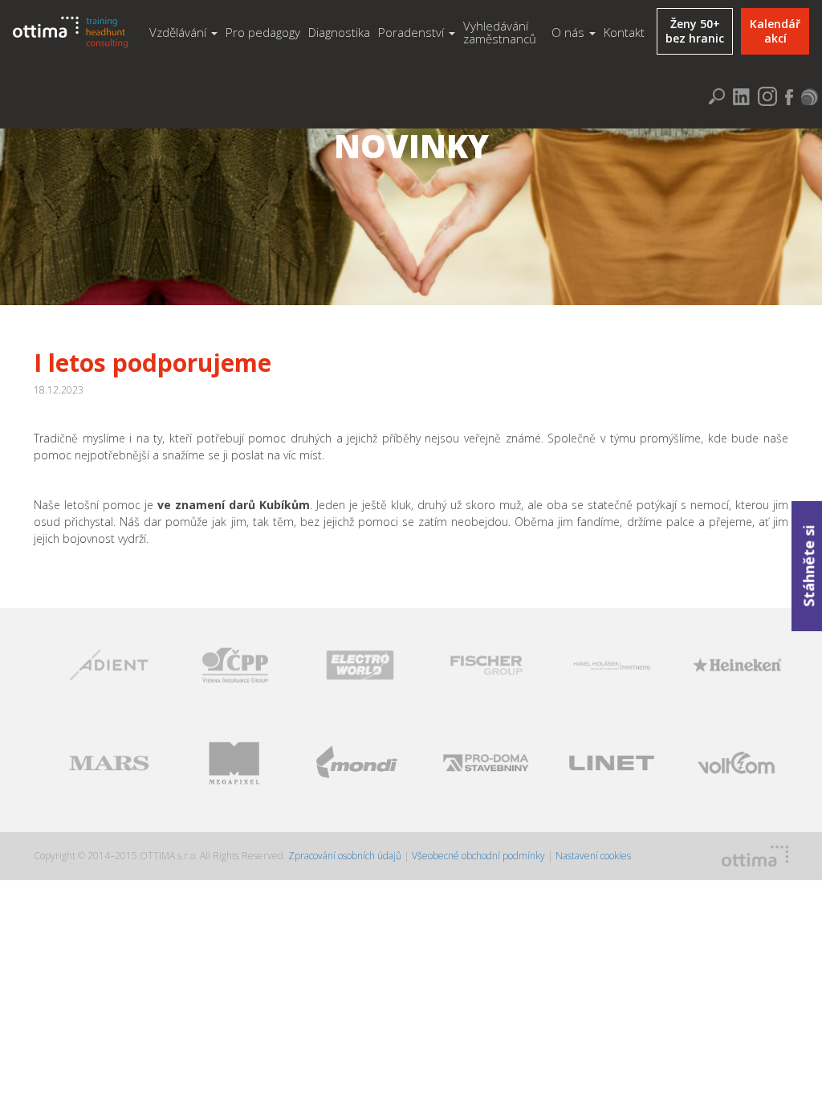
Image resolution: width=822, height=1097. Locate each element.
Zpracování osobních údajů (346, 856)
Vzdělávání (179, 32)
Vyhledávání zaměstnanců (499, 32)
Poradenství (412, 32)
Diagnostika (339, 32)
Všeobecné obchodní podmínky (478, 856)
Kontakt (624, 32)
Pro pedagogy (263, 32)
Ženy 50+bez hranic (694, 31)
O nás (569, 32)
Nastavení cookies (593, 856)
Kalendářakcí (775, 31)
